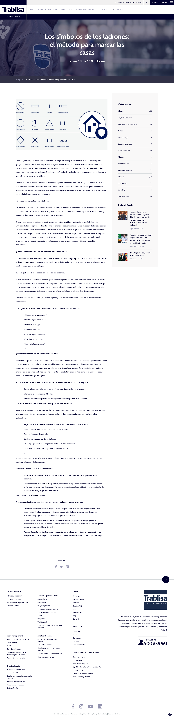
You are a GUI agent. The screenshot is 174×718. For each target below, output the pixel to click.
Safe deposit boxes (14, 649)
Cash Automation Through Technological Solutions (16, 653)
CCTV (42, 615)
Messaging (122, 183)
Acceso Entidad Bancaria (16, 658)
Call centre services (45, 645)
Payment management (127, 124)
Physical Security (125, 118)
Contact (121, 9)
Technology (122, 137)
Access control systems (49, 609)
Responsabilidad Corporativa (81, 9)
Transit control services (46, 657)
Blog (112, 9)
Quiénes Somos (44, 9)
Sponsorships (123, 163)
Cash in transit (123, 196)
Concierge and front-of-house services (49, 649)
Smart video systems (48, 612)
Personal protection (14, 606)
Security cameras (125, 144)
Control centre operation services (50, 654)
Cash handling (12, 642)
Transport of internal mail (16, 669)
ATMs (9, 646)
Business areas (60, 9)
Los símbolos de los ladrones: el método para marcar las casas (50, 79)
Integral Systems (44, 606)
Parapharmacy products (15, 685)
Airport (121, 157)
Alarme (101, 61)
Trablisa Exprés (12, 688)
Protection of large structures (17, 602)
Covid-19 (121, 190)
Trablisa (121, 177)
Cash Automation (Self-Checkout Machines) (50, 626)
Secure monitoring (14, 599)
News (120, 131)
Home (32, 9)
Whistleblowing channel (81, 677)
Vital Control (42, 622)
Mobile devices (124, 150)
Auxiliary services (125, 170)
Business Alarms (43, 602)
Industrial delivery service (16, 681)
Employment (102, 9)
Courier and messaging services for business (19, 677)
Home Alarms (42, 599)
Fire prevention (43, 619)
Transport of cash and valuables (18, 639)
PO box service (12, 673)
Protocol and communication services (48, 640)
